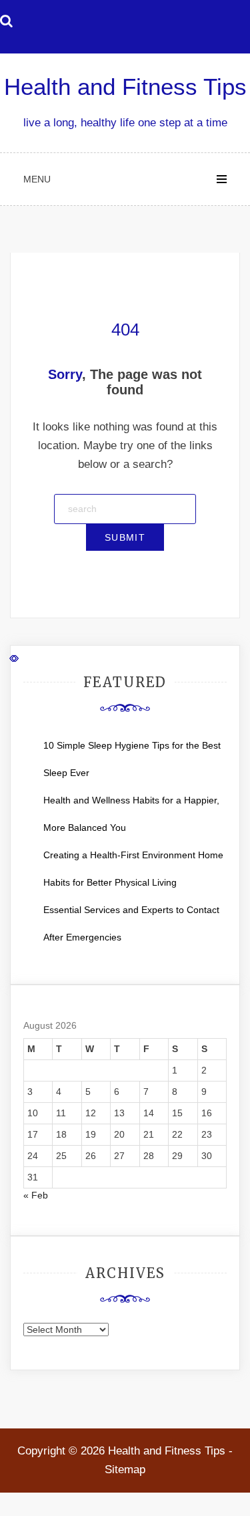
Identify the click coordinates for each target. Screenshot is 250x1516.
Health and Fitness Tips (125, 87)
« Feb (35, 1195)
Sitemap (125, 1469)
